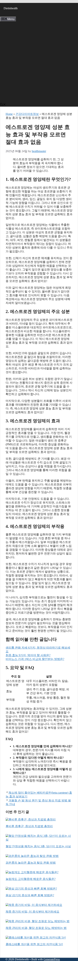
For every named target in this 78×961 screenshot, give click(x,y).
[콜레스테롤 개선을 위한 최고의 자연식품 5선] (36, 937)
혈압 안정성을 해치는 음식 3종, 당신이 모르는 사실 (38, 846)
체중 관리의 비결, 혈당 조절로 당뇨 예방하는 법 (36, 927)
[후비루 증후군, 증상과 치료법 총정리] (31, 819)
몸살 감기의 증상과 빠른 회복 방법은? (30, 895)
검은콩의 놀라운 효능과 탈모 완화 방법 (31, 862)
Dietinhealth (11, 8)
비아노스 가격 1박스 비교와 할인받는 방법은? (35, 659)
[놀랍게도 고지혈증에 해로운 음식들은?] (32, 872)
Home (9, 114)
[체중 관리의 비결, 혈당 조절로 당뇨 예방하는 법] (37, 921)
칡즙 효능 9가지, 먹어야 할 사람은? (28, 655)
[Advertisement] (39, 62)
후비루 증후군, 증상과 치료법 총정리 (29, 826)
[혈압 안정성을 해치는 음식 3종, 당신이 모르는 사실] (39, 839)
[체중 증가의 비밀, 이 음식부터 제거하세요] (34, 904)
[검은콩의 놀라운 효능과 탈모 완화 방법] (32, 855)
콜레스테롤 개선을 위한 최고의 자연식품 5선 (34, 944)
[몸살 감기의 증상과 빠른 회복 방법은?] (31, 888)
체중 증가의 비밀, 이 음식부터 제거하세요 (32, 911)
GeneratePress (52, 959)
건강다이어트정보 (27, 114)
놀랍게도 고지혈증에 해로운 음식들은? (31, 878)
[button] (3, 104)
